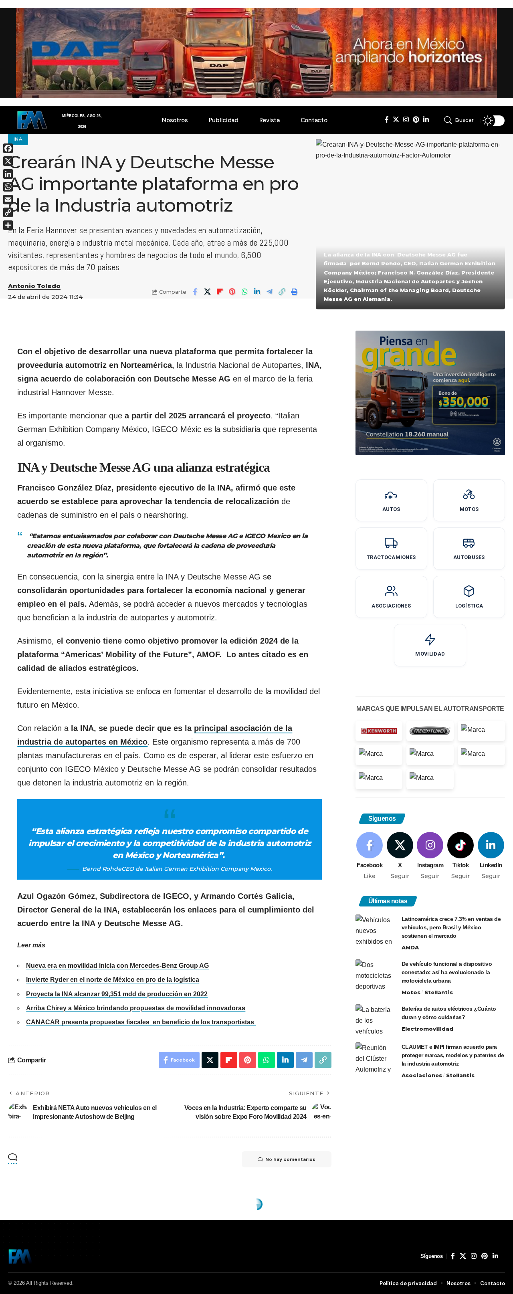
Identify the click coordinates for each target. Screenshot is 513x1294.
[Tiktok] (460, 856)
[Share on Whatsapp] (244, 291)
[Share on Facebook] (194, 291)
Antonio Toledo (34, 286)
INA (18, 139)
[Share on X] (207, 291)
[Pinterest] (416, 119)
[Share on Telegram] (269, 291)
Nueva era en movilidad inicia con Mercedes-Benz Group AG (117, 965)
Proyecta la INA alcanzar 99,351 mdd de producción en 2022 (117, 994)
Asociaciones (422, 1075)
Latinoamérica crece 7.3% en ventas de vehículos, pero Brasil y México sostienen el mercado (451, 927)
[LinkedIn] (426, 119)
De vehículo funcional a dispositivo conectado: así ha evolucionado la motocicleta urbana (447, 971)
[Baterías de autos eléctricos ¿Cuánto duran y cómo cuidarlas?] (375, 1019)
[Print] (294, 291)
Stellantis (438, 992)
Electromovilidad (427, 1028)
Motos (411, 992)
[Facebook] (387, 119)
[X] (396, 119)
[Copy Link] (281, 291)
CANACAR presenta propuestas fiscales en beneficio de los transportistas (141, 1022)
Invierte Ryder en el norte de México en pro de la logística (112, 979)
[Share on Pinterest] (232, 291)
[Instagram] (406, 119)
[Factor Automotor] (20, 1256)
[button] (460, 120)
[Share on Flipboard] (219, 291)
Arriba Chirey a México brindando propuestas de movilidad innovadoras (135, 1008)
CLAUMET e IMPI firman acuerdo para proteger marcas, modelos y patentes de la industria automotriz (453, 1054)
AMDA (410, 947)
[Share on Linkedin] (257, 291)
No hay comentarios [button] (290, 1159)
